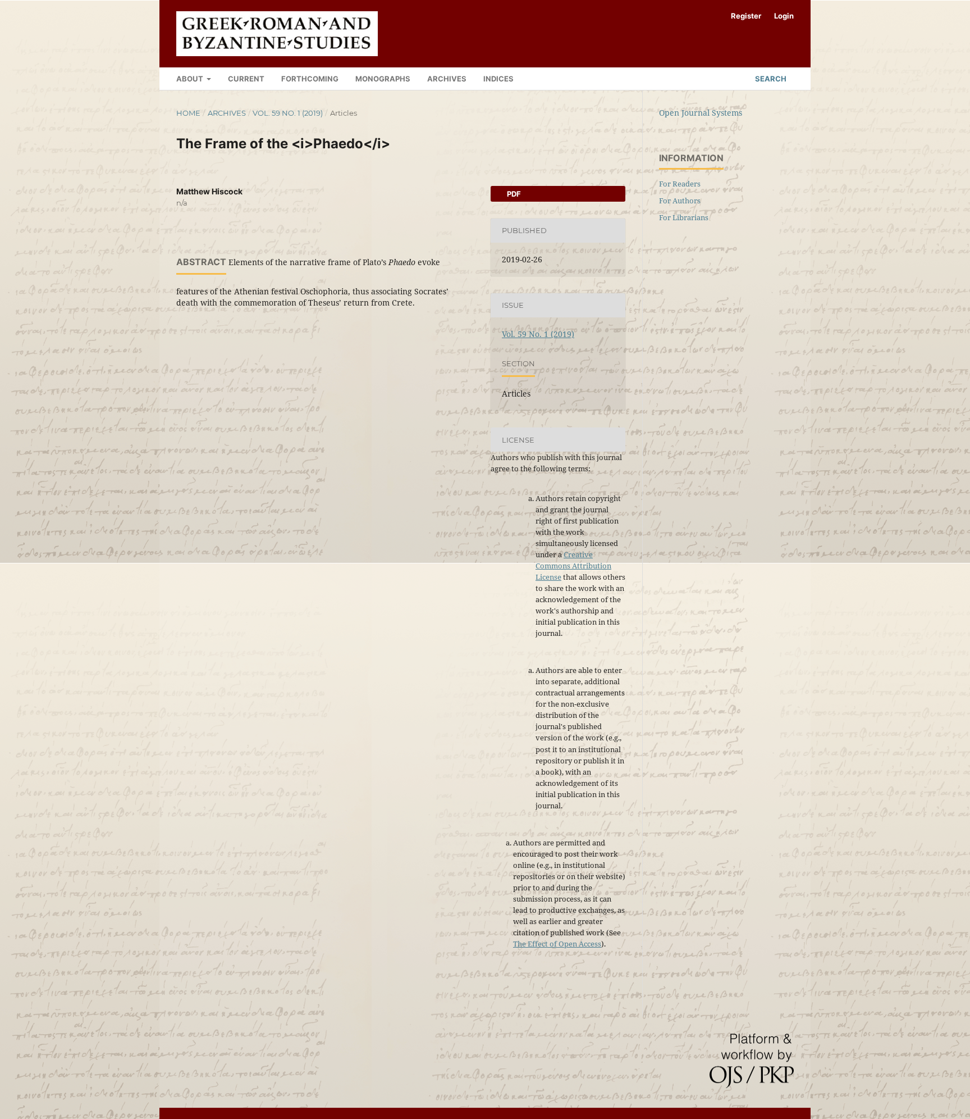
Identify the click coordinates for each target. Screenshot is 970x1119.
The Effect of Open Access (557, 944)
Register (746, 15)
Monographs (382, 78)
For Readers (680, 184)
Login (784, 15)
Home (188, 112)
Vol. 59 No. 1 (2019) (288, 112)
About (190, 78)
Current (246, 78)
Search (769, 78)
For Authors (680, 200)
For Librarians (683, 217)
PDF (513, 193)
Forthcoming (309, 78)
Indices (498, 78)
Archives (446, 78)
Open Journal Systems (700, 112)
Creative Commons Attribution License (573, 565)
